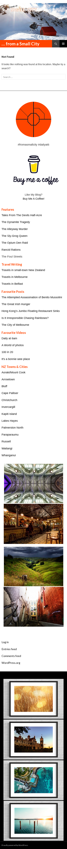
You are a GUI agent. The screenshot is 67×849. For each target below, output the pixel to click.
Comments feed (11, 656)
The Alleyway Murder (15, 229)
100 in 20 (7, 352)
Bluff (4, 386)
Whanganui (9, 455)
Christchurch (9, 400)
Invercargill (8, 406)
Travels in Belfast (12, 283)
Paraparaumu (10, 434)
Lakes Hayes (10, 420)
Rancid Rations (11, 249)
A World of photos (13, 345)
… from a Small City (20, 43)
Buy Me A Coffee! (33, 198)
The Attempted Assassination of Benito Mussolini (32, 297)
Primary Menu (63, 43)
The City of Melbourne (15, 324)
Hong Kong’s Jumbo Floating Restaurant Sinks (31, 311)
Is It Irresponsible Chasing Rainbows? (25, 318)
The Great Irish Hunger (16, 304)
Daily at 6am (9, 338)
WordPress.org (11, 662)
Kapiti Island (9, 413)
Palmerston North (12, 427)
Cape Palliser (10, 393)
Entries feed (9, 649)
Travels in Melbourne (15, 276)
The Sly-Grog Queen (14, 235)
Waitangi (7, 448)
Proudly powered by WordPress (15, 845)
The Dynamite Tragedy (16, 222)
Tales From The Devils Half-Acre (22, 215)
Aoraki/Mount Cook (13, 372)
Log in (5, 642)
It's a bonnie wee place (16, 359)
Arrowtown (8, 379)
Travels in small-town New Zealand (23, 270)
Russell (6, 441)
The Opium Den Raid (15, 242)
